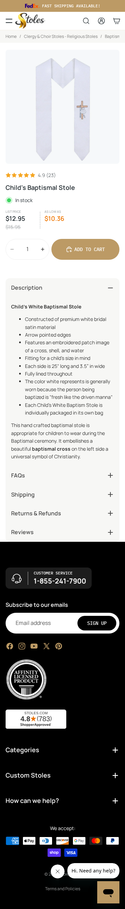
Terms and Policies (62, 889)
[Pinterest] (59, 646)
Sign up (97, 623)
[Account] (101, 21)
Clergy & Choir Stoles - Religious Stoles (61, 36)
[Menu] (9, 21)
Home (11, 36)
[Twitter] (46, 646)
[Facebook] (10, 646)
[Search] (86, 21)
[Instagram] (22, 646)
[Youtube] (34, 646)
